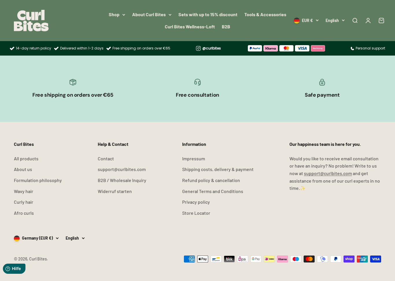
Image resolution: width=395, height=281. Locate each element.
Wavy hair (23, 191)
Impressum (193, 158)
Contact (106, 158)
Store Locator (196, 213)
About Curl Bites (149, 14)
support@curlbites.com (122, 169)
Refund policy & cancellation (211, 180)
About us (23, 169)
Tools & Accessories (265, 14)
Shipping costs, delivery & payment (218, 169)
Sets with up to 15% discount (207, 14)
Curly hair (23, 202)
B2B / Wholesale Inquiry (122, 180)
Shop (114, 14)
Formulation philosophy (38, 180)
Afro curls (24, 213)
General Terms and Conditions (212, 191)
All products (26, 158)
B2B (226, 26)
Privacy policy (196, 202)
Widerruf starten (115, 191)
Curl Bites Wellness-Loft (190, 26)
